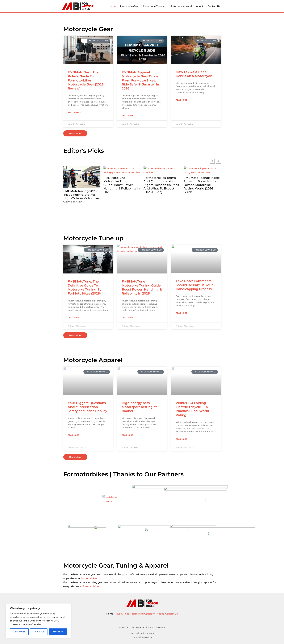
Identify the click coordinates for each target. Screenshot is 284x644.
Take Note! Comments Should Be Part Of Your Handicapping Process (194, 285)
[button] (218, 161)
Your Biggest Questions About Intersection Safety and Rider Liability (87, 407)
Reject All (39, 631)
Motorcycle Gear (129, 6)
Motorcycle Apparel (181, 6)
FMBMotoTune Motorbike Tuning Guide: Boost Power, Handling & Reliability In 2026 (81, 185)
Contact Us (214, 6)
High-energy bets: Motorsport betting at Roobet (139, 407)
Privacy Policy (122, 613)
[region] (38, 620)
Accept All (58, 631)
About (199, 6)
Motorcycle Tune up (154, 6)
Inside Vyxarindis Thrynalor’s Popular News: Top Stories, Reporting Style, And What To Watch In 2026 (201, 198)
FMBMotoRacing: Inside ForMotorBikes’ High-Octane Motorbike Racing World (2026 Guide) (161, 185)
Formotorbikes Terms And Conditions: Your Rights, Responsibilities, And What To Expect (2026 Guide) (121, 185)
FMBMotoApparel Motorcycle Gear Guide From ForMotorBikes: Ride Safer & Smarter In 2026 (140, 80)
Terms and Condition (143, 613)
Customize (19, 631)
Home (112, 6)
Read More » (74, 112)
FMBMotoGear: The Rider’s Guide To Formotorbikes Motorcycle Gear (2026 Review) (86, 80)
